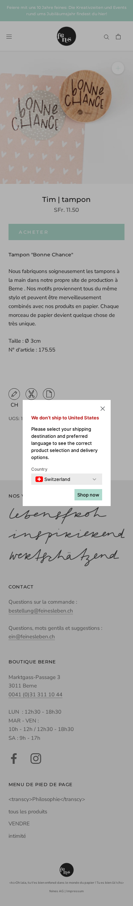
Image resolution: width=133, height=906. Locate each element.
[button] (102, 409)
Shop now (88, 495)
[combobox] (52, 479)
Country (39, 469)
